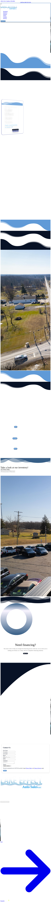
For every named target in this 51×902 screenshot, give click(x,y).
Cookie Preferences (5, 801)
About (4, 15)
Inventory (5, 11)
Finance (5, 14)
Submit (5, 770)
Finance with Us (15, 131)
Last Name (5, 753)
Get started (15, 438)
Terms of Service (37, 768)
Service (5, 18)
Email (4, 758)
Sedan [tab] (8, 469)
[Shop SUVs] (25, 183)
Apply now (25, 653)
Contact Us (3, 21)
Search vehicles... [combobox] (7, 765)
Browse (15, 448)
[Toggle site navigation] (1, 4)
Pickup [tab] (4, 469)
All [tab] (1, 469)
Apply (16, 426)
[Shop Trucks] (25, 203)
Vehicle (4, 764)
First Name (5, 750)
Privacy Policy (29, 768)
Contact (5, 17)
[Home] (9, 8)
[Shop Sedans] (25, 163)
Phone (4, 755)
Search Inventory (15, 129)
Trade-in (5, 12)
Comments (5, 760)
